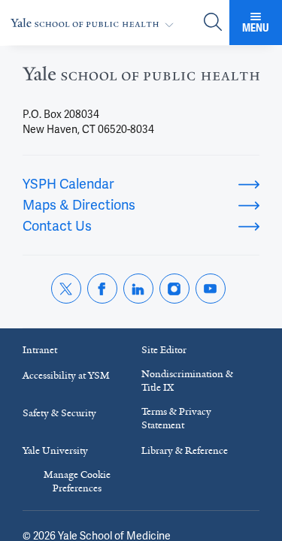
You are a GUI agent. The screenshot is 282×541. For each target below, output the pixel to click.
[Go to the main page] (95, 23)
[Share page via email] (137, 184)
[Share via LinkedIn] (83, 184)
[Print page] (164, 184)
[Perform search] (213, 23)
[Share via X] (29, 184)
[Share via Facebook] (56, 184)
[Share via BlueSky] (110, 184)
